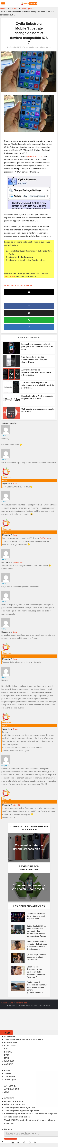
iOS (6, 1049)
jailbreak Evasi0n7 (35, 156)
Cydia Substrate (25, 285)
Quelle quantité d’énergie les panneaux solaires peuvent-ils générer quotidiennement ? (37, 987)
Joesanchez (9, 276)
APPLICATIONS (11, 1089)
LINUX (7, 1070)
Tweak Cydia (10, 1080)
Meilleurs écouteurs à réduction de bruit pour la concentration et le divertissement (37, 945)
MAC (6, 1058)
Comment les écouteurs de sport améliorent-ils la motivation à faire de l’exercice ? (36, 972)
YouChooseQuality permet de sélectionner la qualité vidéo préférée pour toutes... (37, 385)
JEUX (6, 1092)
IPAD (6, 1055)
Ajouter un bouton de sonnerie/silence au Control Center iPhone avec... (36, 372)
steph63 (16, 805)
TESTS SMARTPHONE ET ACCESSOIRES (23, 1039)
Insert (6, 1032)
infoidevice (18, 562)
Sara (15, 484)
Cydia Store (10, 285)
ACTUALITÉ (9, 1036)
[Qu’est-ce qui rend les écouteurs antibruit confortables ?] (19, 958)
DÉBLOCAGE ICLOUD (14, 1104)
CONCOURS (10, 1046)
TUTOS (7, 1073)
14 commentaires (29, 47)
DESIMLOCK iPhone (13, 1101)
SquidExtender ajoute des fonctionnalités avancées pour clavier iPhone (34, 359)
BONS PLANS (10, 1042)
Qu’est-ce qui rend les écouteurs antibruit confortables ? (36, 957)
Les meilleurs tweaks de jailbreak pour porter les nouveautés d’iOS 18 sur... (37, 346)
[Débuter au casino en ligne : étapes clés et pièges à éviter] (19, 917)
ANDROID (8, 1064)
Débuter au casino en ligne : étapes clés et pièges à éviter (36, 916)
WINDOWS (9, 1061)
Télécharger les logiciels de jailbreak (21, 1110)
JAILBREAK (9, 1076)
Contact (8, 1129)
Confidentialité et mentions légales (15, 1003)
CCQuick (44, 538)
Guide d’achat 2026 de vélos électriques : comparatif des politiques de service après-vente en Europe (36, 931)
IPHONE (8, 1052)
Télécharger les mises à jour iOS (19, 1107)
